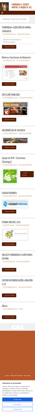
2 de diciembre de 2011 (10, 309)
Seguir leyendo (10, 46)
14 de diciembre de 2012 (10, 97)
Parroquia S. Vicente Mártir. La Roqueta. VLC (22, 6)
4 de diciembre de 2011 (10, 287)
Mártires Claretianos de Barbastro (16, 57)
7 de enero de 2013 (9, 60)
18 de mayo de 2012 (9, 225)
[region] (17, 396)
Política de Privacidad (16, 375)
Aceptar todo (17, 399)
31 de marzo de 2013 (9, 34)
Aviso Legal (27, 375)
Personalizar (17, 404)
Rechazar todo (17, 409)
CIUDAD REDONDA (9, 193)
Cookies (7, 375)
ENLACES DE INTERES (23, 34)
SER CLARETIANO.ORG (11, 94)
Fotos (21, 309)
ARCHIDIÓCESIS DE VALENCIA (13, 130)
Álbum (4, 306)
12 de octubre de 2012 (10, 165)
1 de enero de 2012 (9, 261)
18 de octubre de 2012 (10, 133)
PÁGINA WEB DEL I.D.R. (11, 222)
